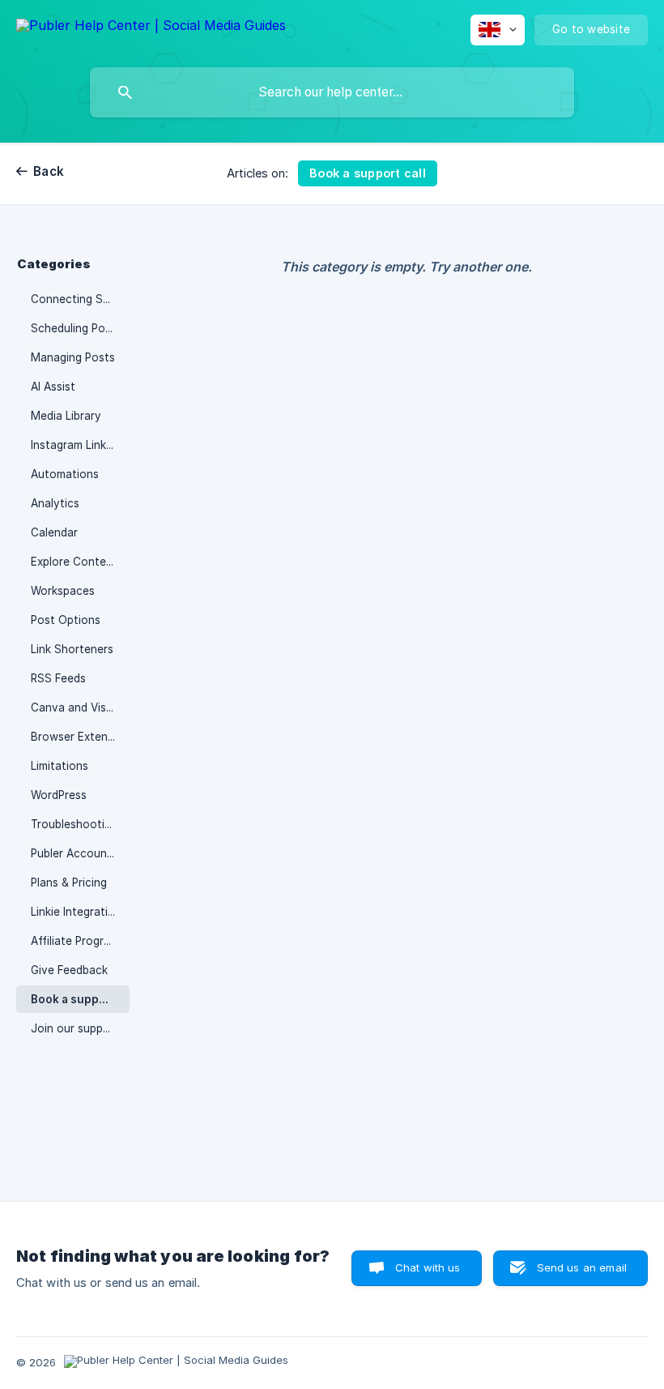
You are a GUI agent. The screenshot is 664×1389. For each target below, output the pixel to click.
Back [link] (48, 171)
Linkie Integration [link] (76, 911)
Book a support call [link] (80, 999)
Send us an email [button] (582, 1267)
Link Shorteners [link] (72, 649)
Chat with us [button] (428, 1267)
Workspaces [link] (63, 590)
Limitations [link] (59, 765)
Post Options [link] (65, 619)
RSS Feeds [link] (58, 678)
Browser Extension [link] (80, 736)
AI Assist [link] (53, 386)
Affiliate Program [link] (75, 940)
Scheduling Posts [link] (76, 328)
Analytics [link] (55, 503)
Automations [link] (65, 474)
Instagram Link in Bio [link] (80, 444)
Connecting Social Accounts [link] (80, 299)
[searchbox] (332, 92)
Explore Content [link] (74, 561)
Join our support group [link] (80, 1028)
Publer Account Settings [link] (80, 853)
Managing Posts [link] (73, 357)
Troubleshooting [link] (74, 824)
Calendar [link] (54, 532)
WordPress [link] (59, 795)
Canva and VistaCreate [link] (80, 707)
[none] (151, 28)
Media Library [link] (66, 415)
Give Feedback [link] (69, 970)
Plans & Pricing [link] (69, 882)
